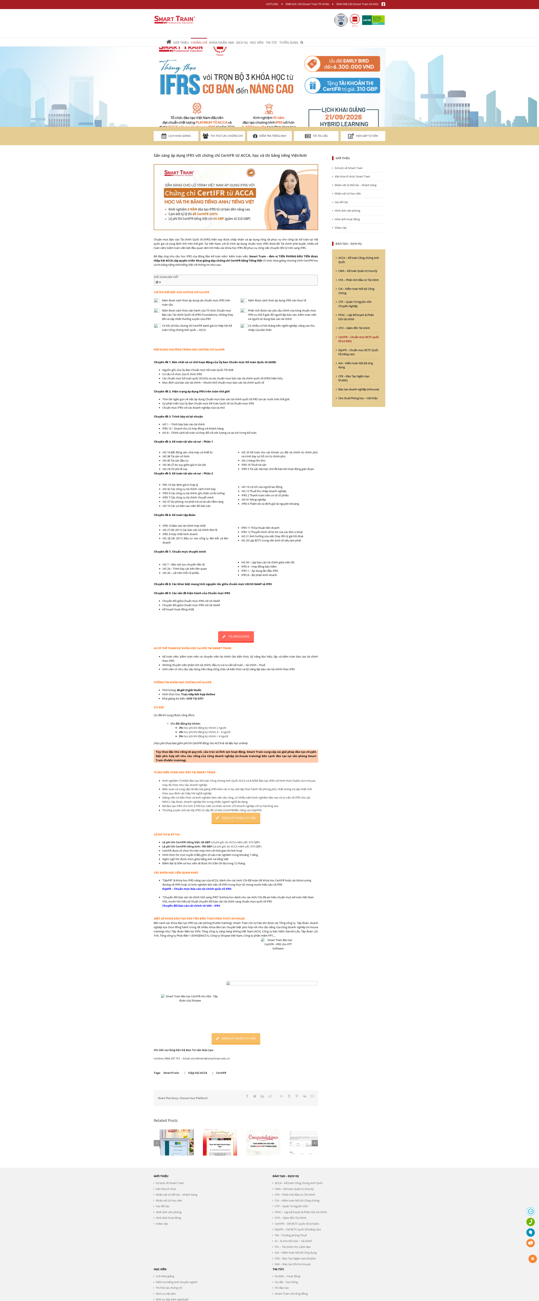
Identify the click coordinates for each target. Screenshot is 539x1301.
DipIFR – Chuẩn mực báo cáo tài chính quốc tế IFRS (196, 889)
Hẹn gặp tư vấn (367, 136)
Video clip (341, 228)
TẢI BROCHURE (238, 636)
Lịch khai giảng (179, 136)
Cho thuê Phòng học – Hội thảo (358, 398)
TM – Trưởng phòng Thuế (291, 1235)
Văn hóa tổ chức (166, 1189)
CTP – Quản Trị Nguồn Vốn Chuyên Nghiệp (355, 304)
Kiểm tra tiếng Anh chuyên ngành (176, 1282)
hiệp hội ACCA (197, 1073)
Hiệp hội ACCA (163, 260)
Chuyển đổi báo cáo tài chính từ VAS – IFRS (191, 906)
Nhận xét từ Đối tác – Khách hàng (355, 185)
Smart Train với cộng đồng (291, 1294)
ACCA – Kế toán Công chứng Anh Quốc (299, 1183)
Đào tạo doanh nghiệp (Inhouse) (358, 389)
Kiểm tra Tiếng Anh (272, 136)
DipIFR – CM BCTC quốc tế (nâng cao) (298, 1229)
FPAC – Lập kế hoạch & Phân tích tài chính (301, 1212)
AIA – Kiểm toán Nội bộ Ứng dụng (296, 1252)
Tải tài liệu (320, 136)
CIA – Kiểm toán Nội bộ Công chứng (297, 1200)
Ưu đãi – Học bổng (286, 1282)
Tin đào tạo (282, 1288)
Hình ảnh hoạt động (347, 219)
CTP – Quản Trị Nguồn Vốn (291, 1206)
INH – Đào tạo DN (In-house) (293, 1264)
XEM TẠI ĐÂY (195, 698)
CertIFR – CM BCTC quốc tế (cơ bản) (297, 1224)
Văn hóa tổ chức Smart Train (352, 176)
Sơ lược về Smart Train (349, 168)
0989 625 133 (294, 4)
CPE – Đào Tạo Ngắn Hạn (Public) (295, 1258)
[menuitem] (169, 42)
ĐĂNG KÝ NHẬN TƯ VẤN (239, 818)
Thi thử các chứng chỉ (227, 136)
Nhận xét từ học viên (348, 193)
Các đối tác (341, 202)
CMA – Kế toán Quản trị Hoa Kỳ (357, 271)
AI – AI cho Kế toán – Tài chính (293, 1241)
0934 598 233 (344, 4)
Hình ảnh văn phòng (347, 210)
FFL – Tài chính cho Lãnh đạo (293, 1247)
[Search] (301, 42)
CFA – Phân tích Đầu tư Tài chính (358, 280)
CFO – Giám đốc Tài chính (354, 328)
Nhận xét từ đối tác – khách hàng (176, 1194)
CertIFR (221, 1073)
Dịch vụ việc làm (166, 1294)
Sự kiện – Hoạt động (287, 1276)
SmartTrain (171, 1073)
